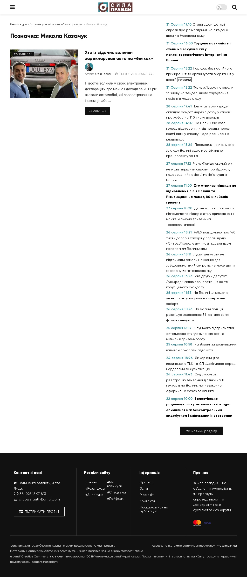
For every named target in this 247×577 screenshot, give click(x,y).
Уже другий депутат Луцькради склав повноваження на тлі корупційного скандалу (197, 281)
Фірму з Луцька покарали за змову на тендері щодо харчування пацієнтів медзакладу (199, 92)
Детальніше (97, 111)
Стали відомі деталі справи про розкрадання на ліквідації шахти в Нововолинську (197, 29)
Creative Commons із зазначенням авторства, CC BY (58, 556)
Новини (91, 482)
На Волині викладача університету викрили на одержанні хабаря (197, 298)
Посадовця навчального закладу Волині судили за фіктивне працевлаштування (200, 150)
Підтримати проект (42, 512)
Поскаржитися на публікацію (154, 509)
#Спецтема (116, 492)
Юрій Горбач (103, 74)
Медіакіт (147, 495)
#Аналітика (23, 54)
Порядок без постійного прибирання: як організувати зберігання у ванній (200, 73)
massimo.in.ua (227, 545)
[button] (201, 431)
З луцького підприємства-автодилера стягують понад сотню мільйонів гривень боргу (201, 333)
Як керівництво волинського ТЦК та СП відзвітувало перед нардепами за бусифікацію (200, 363)
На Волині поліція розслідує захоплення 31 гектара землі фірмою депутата (197, 314)
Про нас (146, 482)
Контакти (147, 501)
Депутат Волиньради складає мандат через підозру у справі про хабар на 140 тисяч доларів (198, 111)
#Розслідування (97, 488)
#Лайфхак (115, 498)
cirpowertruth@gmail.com (39, 499)
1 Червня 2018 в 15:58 (131, 74)
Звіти (144, 488)
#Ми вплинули (114, 484)
